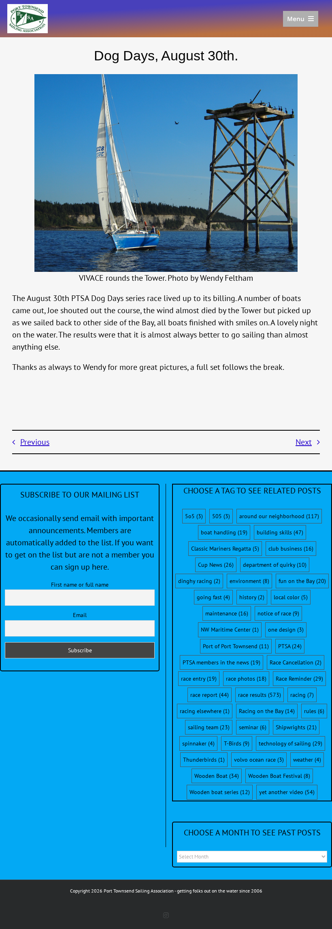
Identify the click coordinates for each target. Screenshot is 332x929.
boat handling (224, 532)
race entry (199, 678)
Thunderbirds (204, 759)
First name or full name (80, 584)
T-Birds (236, 743)
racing (302, 694)
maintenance (226, 613)
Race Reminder (299, 678)
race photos (246, 678)
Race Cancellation (295, 662)
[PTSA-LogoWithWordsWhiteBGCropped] (27, 8)
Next (304, 442)
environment (249, 581)
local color (291, 597)
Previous (34, 442)
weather (307, 759)
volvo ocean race (259, 759)
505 (221, 516)
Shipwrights (296, 727)
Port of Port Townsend (236, 646)
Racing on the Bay (267, 711)
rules (314, 711)
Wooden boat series (219, 792)
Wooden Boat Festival (279, 776)
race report (209, 694)
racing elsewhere (205, 711)
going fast (213, 597)
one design (286, 629)
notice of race (278, 613)
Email (80, 615)
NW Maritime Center (230, 629)
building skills (280, 532)
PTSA (290, 646)
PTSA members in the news (221, 662)
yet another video (287, 792)
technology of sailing (290, 743)
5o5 (194, 516)
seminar (252, 727)
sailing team (209, 727)
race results (259, 694)
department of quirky (274, 564)
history (251, 597)
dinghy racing (199, 581)
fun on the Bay (302, 581)
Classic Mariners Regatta (225, 548)
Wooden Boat (216, 776)
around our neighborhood (279, 516)
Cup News (216, 564)
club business (290, 548)
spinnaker (198, 743)
